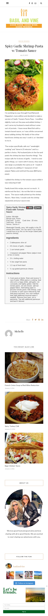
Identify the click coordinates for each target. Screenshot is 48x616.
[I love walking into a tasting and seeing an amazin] (29, 575)
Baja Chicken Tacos (12, 466)
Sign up (24, 611)
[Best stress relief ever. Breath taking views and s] (38, 575)
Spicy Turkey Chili (12, 426)
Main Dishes (24, 41)
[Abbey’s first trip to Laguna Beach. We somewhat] (19, 575)
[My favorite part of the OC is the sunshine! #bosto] (10, 575)
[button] (29, 207)
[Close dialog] (46, 586)
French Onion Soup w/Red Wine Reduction (22, 385)
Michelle (19, 331)
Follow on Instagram (25, 583)
